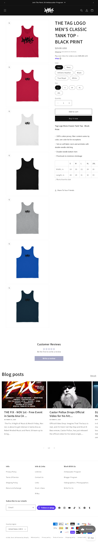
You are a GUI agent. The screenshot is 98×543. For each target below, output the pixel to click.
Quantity (58, 98)
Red (59, 67)
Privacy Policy (11, 472)
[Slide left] (43, 448)
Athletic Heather (64, 73)
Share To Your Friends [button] (65, 190)
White (74, 78)
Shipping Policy (12, 483)
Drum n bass (40, 488)
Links (37, 483)
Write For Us (68, 488)
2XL (58, 93)
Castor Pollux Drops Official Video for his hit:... (67, 414)
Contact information (84, 537)
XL (80, 88)
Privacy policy (46, 537)
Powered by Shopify (22, 537)
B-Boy (37, 493)
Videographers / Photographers (76, 483)
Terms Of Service (12, 477)
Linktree (38, 472)
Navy (69, 67)
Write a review (49, 358)
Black (79, 73)
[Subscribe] (33, 507)
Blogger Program (70, 477)
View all (93, 376)
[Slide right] (54, 448)
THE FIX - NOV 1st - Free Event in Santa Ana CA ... (23, 414)
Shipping (58, 52)
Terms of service (58, 537)
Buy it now (73, 118)
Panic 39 (13, 537)
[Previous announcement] (4, 2)
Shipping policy (70, 537)
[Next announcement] (93, 2)
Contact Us (39, 477)
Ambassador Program (72, 472)
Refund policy (35, 537)
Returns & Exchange (13, 488)
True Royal (61, 78)
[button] (5, 10)
